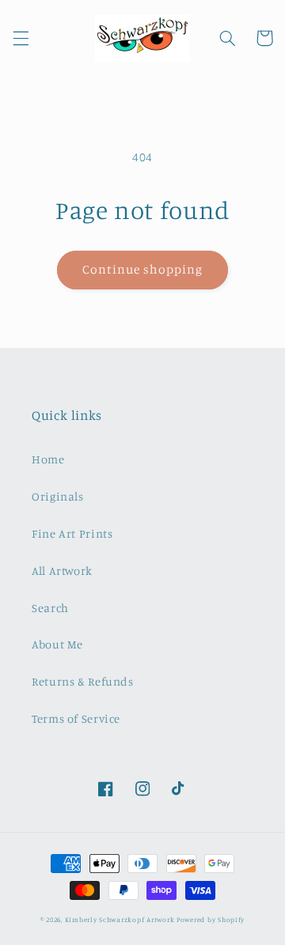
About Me (57, 644)
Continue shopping (142, 269)
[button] (20, 38)
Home (48, 459)
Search (50, 607)
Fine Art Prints (72, 533)
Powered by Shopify (211, 919)
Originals (58, 496)
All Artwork (62, 570)
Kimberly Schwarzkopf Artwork (120, 919)
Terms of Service (76, 718)
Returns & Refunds (83, 681)
